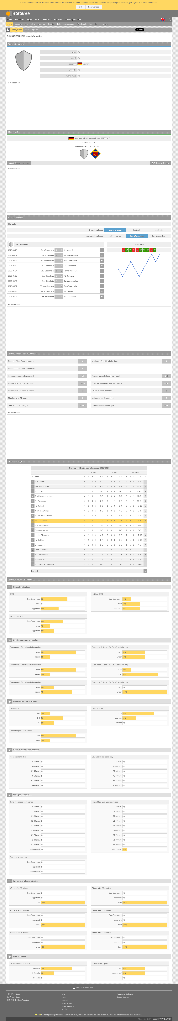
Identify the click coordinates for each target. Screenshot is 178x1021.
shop (33, 24)
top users (58, 19)
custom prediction (73, 19)
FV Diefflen (68, 291)
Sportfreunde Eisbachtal (44, 564)
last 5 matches (115, 236)
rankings (41, 24)
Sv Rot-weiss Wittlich (43, 516)
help (59, 24)
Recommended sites (125, 994)
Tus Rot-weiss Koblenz (44, 496)
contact (65, 1000)
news (26, 24)
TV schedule (81, 24)
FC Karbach (69, 276)
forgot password (68, 1006)
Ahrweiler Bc (69, 250)
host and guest (115, 230)
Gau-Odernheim (47, 250)
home (9, 19)
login (97, 24)
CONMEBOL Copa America (18, 1000)
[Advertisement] (89, 105)
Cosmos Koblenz (42, 550)
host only (137, 230)
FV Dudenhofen (70, 266)
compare (18, 24)
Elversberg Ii (40, 545)
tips (90, 24)
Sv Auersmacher (47, 260)
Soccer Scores (123, 997)
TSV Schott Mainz (42, 486)
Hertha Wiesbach (70, 271)
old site (104, 24)
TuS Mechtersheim (42, 525)
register (35, 30)
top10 (37, 19)
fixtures (19, 163)
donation (51, 24)
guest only (158, 230)
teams (9, 24)
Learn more (93, 7)
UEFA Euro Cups (13, 997)
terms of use (67, 1003)
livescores (47, 19)
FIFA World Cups (13, 994)
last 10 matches (137, 236)
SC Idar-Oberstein (47, 286)
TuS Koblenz (40, 482)
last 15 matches (158, 236)
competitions (68, 24)
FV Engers (39, 491)
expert (29, 19)
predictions (19, 19)
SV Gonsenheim (71, 255)
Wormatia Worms (42, 511)
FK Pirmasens (48, 297)
